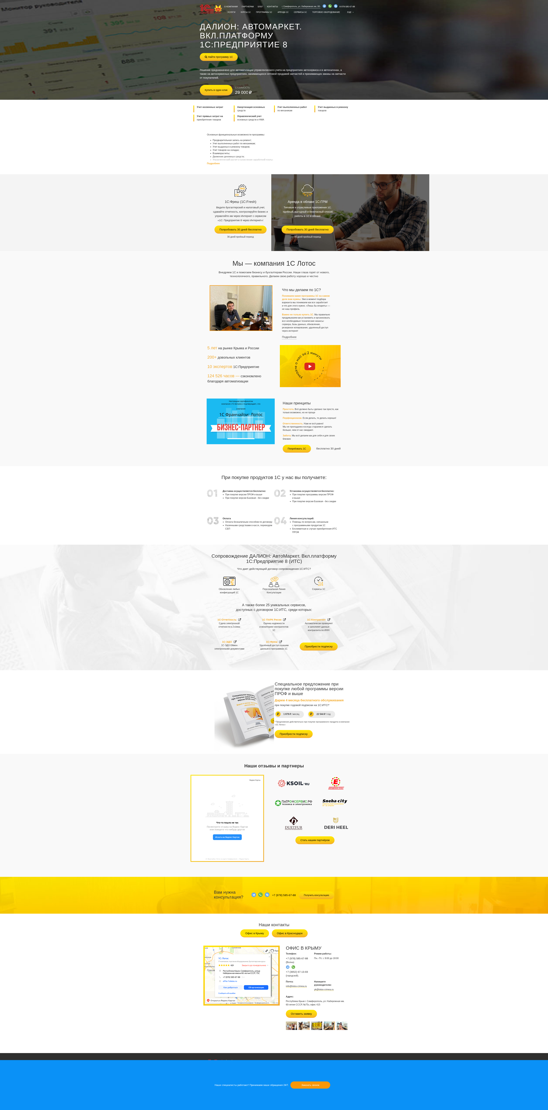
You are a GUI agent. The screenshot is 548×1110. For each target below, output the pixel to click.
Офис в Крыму (254, 933)
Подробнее (289, 336)
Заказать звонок (310, 1085)
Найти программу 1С (220, 57)
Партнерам (248, 6)
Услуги (231, 12)
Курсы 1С (246, 12)
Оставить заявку (301, 1013)
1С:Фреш (272, 641)
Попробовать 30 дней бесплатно (240, 229)
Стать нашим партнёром (315, 840)
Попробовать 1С (297, 448)
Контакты (272, 6)
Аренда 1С (283, 12)
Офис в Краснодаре (290, 933)
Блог (260, 6)
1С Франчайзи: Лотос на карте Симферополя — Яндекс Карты (227, 859)
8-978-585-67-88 (347, 6)
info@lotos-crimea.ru (296, 986)
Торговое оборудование (326, 12)
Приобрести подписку (319, 646)
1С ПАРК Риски (272, 619)
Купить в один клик (216, 90)
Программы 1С (264, 12)
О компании (231, 6)
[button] (350, 12)
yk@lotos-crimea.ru (324, 989)
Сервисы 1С (300, 12)
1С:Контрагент (316, 619)
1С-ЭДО (227, 641)
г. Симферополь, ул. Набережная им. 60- (301, 6)
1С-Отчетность (227, 619)
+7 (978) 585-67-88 (284, 895)
